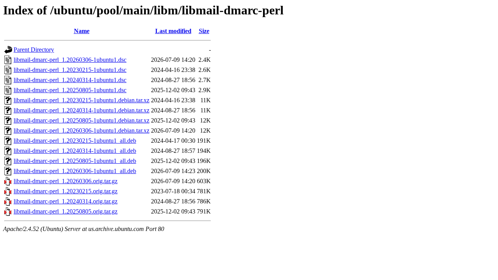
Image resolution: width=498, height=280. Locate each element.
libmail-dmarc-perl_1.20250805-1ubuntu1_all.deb (75, 161)
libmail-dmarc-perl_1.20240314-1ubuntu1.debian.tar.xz (81, 110)
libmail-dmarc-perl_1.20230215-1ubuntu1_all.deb (75, 140)
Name (81, 31)
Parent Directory (34, 49)
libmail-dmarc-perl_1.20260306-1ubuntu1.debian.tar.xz (81, 130)
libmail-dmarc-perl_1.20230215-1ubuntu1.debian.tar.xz (81, 100)
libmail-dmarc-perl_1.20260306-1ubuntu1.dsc (70, 59)
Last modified (173, 31)
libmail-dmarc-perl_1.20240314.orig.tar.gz (65, 201)
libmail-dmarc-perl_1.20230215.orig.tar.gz (65, 191)
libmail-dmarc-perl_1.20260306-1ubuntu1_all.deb (75, 171)
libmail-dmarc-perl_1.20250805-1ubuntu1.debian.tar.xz (81, 120)
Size (204, 31)
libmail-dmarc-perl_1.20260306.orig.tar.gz (65, 181)
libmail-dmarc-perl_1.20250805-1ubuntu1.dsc (70, 90)
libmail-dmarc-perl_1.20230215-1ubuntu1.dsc (70, 69)
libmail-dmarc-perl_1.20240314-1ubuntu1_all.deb (75, 150)
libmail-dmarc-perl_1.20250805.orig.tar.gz (65, 211)
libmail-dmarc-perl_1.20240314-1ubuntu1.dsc (70, 80)
